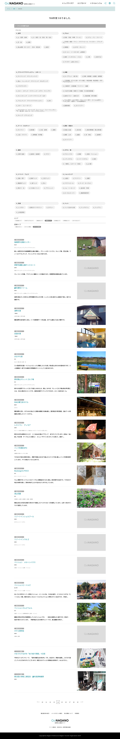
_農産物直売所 (84, 193)
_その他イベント (35, 188)
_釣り (49, 101)
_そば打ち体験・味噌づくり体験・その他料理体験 (78, 91)
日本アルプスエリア (29, 220)
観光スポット (18, 227)
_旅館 (79, 154)
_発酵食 (66, 47)
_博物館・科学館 (37, 135)
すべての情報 (37, 227)
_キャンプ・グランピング (24, 115)
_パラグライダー (22, 86)
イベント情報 (28, 227)
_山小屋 (89, 164)
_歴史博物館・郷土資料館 (93, 130)
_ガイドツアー (79, 106)
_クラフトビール (69, 183)
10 (42, 702)
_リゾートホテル (82, 159)
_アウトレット (49, 188)
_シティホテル (68, 159)
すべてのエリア (76, 220)
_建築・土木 (67, 135)
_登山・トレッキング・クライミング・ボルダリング (32, 81)
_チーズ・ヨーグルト (85, 183)
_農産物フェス (21, 183)
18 (73, 702)
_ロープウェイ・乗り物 (70, 76)
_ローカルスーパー (69, 193)
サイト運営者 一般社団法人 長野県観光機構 (60, 727)
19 (77, 702)
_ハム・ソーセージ (69, 188)
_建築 (54, 130)
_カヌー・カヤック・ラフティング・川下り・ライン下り (33, 91)
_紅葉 (28, 42)
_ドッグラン (97, 207)
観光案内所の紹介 (45, 713)
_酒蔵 (88, 178)
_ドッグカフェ (84, 207)
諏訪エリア (48, 220)
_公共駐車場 (20, 212)
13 (54, 702)
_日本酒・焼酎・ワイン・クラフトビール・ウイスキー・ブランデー (83, 42)
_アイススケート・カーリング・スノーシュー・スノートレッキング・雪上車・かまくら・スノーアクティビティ (36, 110)
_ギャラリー (20, 130)
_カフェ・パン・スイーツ (94, 37)
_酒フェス (34, 183)
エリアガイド (81, 3)
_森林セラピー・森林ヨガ (71, 96)
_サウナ (47, 154)
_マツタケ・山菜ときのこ (71, 62)
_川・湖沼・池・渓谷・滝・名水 (41, 37)
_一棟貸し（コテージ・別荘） (72, 164)
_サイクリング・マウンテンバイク (27, 76)
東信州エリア (40, 220)
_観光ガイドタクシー (36, 207)
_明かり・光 (20, 188)
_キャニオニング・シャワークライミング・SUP (31, 96)
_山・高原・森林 (22, 37)
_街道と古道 (67, 130)
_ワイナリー (77, 178)
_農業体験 (67, 106)
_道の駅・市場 (84, 188)
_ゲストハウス (68, 154)
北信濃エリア (18, 220)
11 (46, 702)
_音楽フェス (33, 178)
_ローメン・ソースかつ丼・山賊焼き (74, 52)
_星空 (47, 47)
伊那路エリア (66, 220)
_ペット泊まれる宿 (69, 207)
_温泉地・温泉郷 (35, 154)
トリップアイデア (68, 3)
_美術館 (32, 130)
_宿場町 (98, 135)
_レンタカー (20, 207)
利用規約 (77, 713)
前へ (38, 702)
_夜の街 (78, 130)
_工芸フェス (45, 178)
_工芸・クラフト (22, 135)
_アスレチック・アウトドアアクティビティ (30, 101)
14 (58, 702)
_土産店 (66, 178)
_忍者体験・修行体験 (90, 96)
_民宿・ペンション (91, 154)
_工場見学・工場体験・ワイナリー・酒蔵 (76, 86)
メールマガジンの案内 (57, 713)
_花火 (44, 183)
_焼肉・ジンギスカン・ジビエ (72, 57)
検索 (14, 9)
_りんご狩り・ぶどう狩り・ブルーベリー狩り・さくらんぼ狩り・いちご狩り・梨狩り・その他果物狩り (83, 100)
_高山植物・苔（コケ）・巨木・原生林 (28, 47)
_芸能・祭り (20, 178)
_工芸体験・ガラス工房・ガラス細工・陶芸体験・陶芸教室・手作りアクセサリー (83, 81)
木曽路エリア (57, 220)
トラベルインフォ (96, 3)
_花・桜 (19, 42)
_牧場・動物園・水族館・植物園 (92, 76)
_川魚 (88, 57)
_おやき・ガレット (79, 47)
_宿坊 (94, 159)
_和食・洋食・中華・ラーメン (72, 37)
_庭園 (78, 135)
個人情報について (68, 713)
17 (69, 702)
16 (66, 702)
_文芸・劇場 (43, 130)
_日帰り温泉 (20, 154)
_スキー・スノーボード (24, 106)
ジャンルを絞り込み (23, 26)
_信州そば (98, 57)
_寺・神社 (88, 135)
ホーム (8, 9)
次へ (82, 702)
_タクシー (50, 207)
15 (62, 702)
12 (50, 702)
